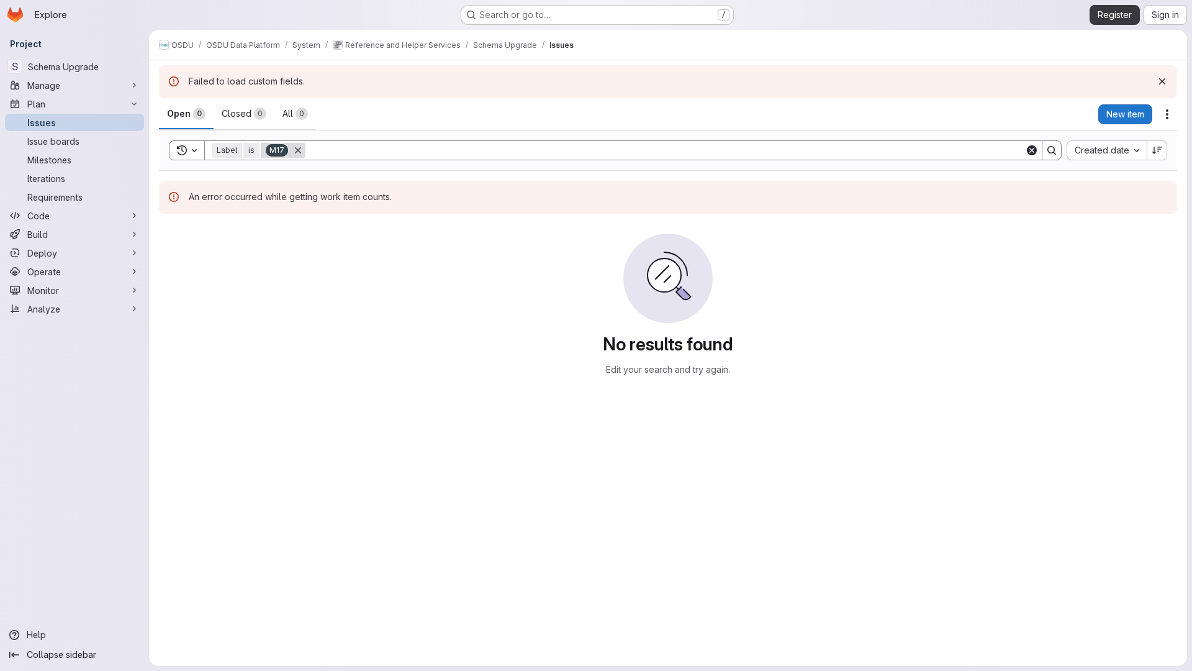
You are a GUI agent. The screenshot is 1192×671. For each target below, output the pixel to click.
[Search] (1052, 150)
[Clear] (1031, 150)
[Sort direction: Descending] (1157, 150)
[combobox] (1107, 150)
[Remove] (298, 150)
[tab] (186, 113)
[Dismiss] (1162, 81)
